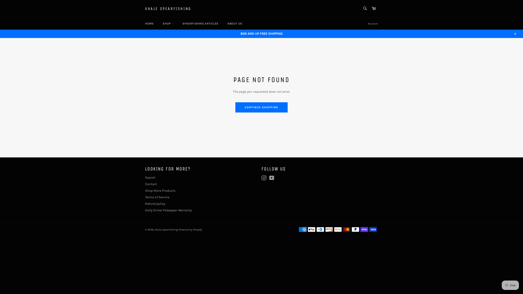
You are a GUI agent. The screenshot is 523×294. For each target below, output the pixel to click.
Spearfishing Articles (200, 23)
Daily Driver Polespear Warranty (168, 210)
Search (150, 177)
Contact (151, 184)
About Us (234, 23)
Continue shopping (261, 107)
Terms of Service (157, 197)
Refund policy (155, 204)
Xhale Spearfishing (168, 8)
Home (149, 23)
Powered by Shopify (190, 229)
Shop (167, 23)
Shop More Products (160, 191)
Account (373, 23)
